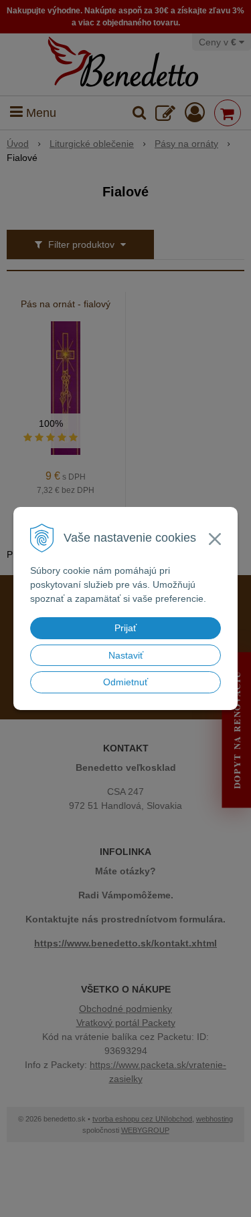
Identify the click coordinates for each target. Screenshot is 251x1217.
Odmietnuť (125, 682)
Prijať (125, 628)
